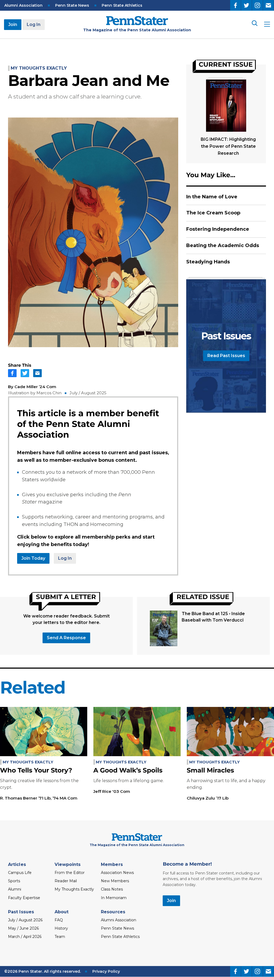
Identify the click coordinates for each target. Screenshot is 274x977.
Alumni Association (23, 5)
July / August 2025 (88, 392)
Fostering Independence (217, 229)
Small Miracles (210, 770)
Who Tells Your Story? (36, 770)
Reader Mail (66, 880)
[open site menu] (267, 25)
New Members (115, 880)
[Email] (268, 5)
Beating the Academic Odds (222, 245)
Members (112, 864)
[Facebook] (235, 5)
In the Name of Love (211, 197)
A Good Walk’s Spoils (127, 770)
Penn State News (72, 5)
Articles (17, 864)
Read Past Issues (226, 355)
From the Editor (70, 872)
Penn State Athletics (122, 5)
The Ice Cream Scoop (213, 213)
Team (60, 936)
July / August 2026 (25, 920)
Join (12, 24)
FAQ (59, 920)
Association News (117, 872)
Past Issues (21, 911)
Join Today (33, 558)
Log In (33, 24)
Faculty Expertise (24, 897)
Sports (14, 880)
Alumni (14, 889)
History (61, 928)
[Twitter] (246, 5)
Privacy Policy (106, 971)
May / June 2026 (23, 928)
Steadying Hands (208, 262)
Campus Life (20, 872)
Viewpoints (68, 864)
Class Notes (112, 889)
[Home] (137, 23)
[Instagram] (257, 5)
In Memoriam (114, 897)
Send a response (66, 637)
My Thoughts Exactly (39, 68)
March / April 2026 (24, 936)
